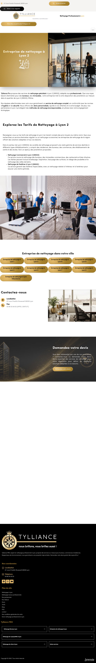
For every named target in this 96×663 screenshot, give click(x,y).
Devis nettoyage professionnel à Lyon (13, 617)
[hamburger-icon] (93, 30)
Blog (3, 607)
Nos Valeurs (5, 600)
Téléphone (9, 574)
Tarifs (3, 604)
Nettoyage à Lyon (7, 592)
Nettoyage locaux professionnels (11, 595)
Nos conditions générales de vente (12, 614)
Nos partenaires (6, 597)
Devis (3, 602)
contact (4, 612)
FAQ (3, 609)
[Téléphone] (3, 574)
